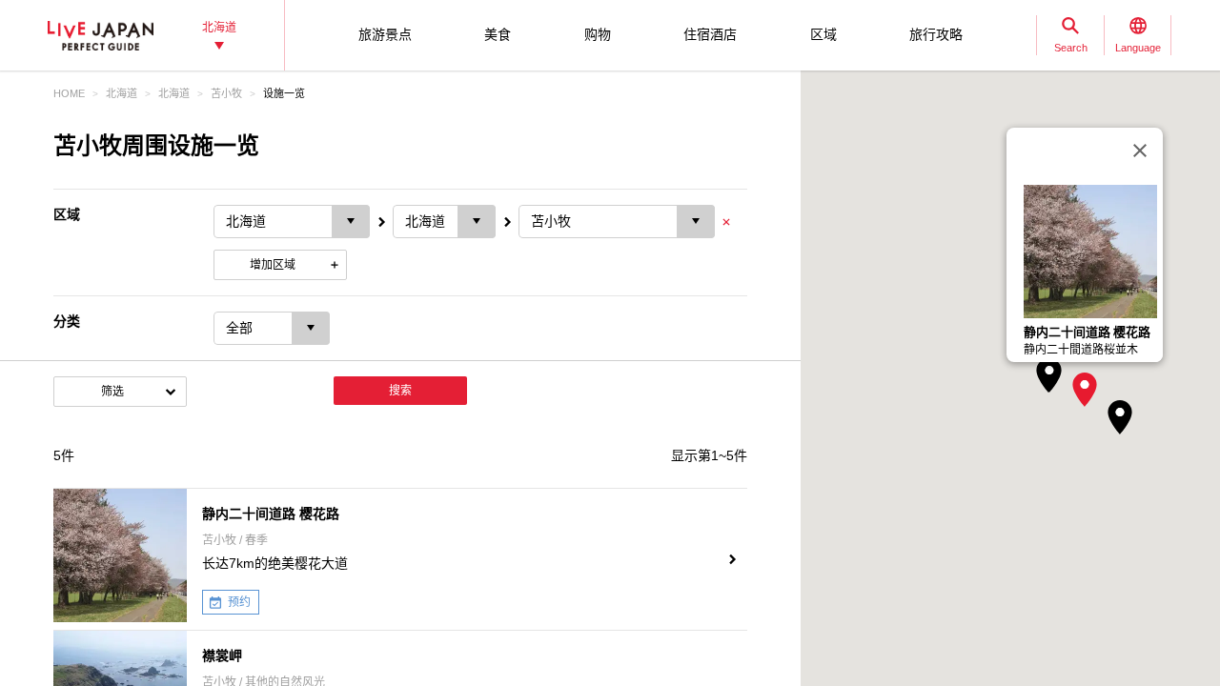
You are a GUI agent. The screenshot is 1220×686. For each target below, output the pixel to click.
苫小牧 (226, 93)
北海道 (121, 93)
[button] (1085, 390)
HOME (69, 93)
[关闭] (1140, 150)
